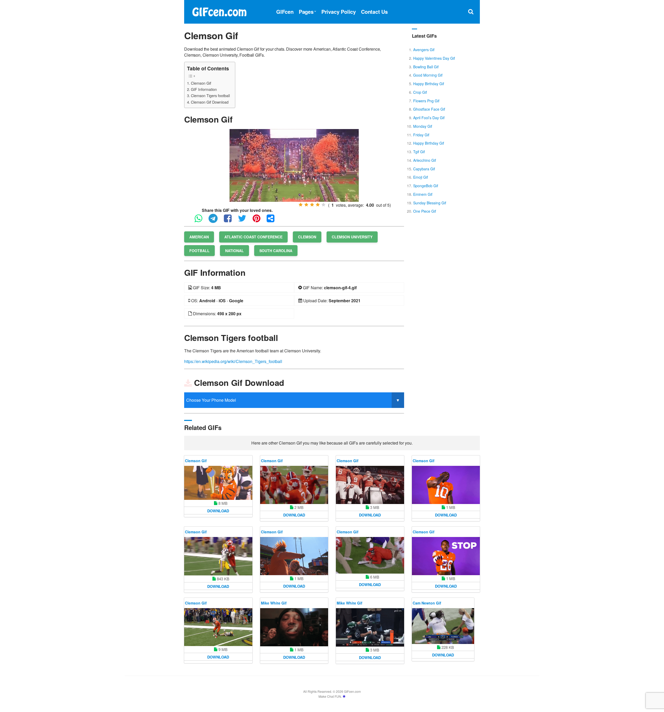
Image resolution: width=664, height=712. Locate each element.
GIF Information (204, 89)
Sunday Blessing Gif (429, 202)
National (234, 250)
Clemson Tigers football (210, 95)
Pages (306, 11)
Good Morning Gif (427, 75)
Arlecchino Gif (424, 160)
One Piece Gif (424, 211)
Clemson (307, 236)
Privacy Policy (338, 11)
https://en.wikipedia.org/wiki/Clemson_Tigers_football (233, 361)
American (199, 236)
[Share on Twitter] (245, 221)
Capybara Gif (424, 168)
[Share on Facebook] (230, 221)
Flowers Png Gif (426, 100)
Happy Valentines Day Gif (434, 58)
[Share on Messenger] (273, 221)
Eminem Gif (422, 194)
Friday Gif (421, 134)
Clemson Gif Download (210, 102)
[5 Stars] (323, 204)
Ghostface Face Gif (429, 109)
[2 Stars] (306, 204)
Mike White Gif (274, 603)
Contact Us (374, 11)
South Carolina (275, 250)
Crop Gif (420, 92)
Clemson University (352, 236)
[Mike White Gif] (294, 627)
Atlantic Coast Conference (253, 236)
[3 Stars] (312, 204)
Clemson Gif (201, 83)
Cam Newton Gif (427, 603)
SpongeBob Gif (425, 185)
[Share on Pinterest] (259, 221)
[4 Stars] (317, 204)
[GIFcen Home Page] (219, 11)
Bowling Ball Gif (426, 66)
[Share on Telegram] (216, 221)
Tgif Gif (419, 151)
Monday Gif (422, 126)
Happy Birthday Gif (428, 83)
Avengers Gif (423, 49)
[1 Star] (300, 204)
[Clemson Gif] (294, 165)
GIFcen (285, 11)
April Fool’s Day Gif (429, 117)
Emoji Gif (420, 177)
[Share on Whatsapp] (201, 221)
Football (199, 250)
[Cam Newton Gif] (443, 626)
